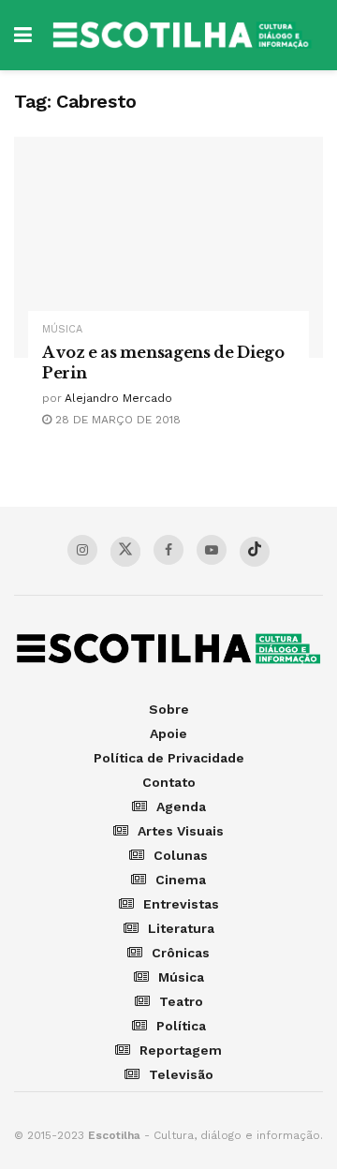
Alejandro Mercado (118, 398)
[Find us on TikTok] (255, 552)
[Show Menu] (23, 35)
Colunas (181, 855)
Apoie (168, 733)
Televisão (181, 1074)
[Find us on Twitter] (125, 552)
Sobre (169, 709)
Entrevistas (181, 903)
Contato (169, 782)
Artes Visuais (181, 830)
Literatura (181, 928)
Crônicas (181, 952)
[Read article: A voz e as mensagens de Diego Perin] (168, 247)
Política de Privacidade (169, 757)
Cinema (180, 879)
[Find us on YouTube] (212, 550)
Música (62, 329)
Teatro (181, 1001)
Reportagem (180, 1050)
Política (181, 1025)
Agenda (181, 806)
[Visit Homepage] (182, 35)
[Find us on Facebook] (168, 550)
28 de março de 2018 (116, 419)
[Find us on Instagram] (82, 550)
